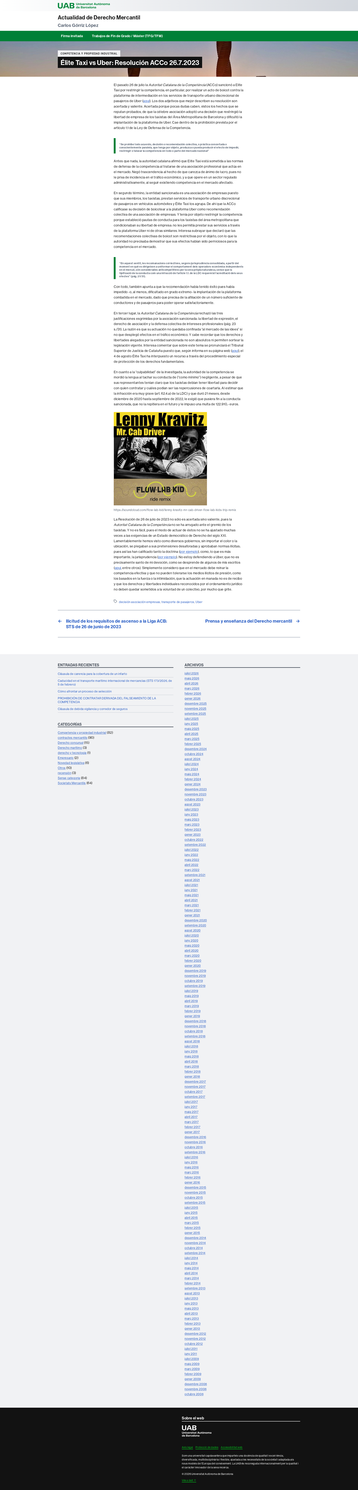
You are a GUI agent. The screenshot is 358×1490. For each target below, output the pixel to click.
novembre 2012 (195, 1338)
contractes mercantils (72, 737)
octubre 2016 (194, 1147)
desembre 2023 (196, 789)
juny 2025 (191, 723)
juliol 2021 (191, 885)
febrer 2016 (193, 1177)
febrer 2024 (193, 779)
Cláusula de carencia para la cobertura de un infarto (92, 674)
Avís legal (187, 1447)
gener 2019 (192, 1016)
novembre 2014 (195, 1243)
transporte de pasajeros (177, 602)
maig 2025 (192, 729)
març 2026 (192, 688)
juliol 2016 (191, 1157)
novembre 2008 (196, 1389)
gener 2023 (193, 834)
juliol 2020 (192, 935)
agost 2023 (192, 804)
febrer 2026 (193, 693)
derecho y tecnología (72, 753)
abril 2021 (191, 900)
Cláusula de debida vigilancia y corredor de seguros (93, 709)
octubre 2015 (194, 1197)
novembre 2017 (195, 1086)
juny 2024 (191, 769)
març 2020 (192, 955)
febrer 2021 (193, 910)
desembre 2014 (195, 1238)
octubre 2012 (194, 1343)
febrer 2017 (192, 1127)
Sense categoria (69, 778)
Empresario (66, 758)
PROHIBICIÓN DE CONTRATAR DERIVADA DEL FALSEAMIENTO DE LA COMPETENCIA (107, 700)
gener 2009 (193, 1379)
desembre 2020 (196, 920)
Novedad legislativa (71, 763)
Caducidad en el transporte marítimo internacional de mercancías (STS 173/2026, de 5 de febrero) (115, 682)
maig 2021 (192, 895)
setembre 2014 (195, 1253)
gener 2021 (192, 915)
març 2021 (192, 905)
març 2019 (192, 1006)
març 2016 (192, 1172)
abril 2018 (191, 1061)
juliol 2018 (191, 1046)
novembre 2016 (195, 1142)
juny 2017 (191, 1107)
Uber (199, 602)
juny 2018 (191, 1051)
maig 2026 (192, 678)
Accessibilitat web (232, 1447)
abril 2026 (191, 683)
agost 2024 (192, 759)
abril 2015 (191, 1217)
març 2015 (192, 1223)
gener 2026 (193, 698)
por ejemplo (189, 551)
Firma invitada (72, 36)
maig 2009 (192, 1364)
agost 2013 (192, 1293)
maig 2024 (192, 774)
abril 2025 (191, 734)
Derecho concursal (70, 743)
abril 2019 (191, 1001)
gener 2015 (192, 1233)
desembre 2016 (195, 1137)
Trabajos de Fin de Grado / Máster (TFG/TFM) (127, 36)
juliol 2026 (192, 673)
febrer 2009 (193, 1374)
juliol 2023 (192, 809)
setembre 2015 (195, 1202)
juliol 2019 (191, 991)
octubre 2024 (194, 754)
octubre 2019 (194, 981)
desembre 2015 (195, 1187)
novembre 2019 (195, 976)
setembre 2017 (195, 1097)
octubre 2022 (194, 839)
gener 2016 (192, 1182)
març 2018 (192, 1066)
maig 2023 (192, 819)
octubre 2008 (194, 1394)
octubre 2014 (194, 1248)
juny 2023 (191, 814)
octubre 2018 (194, 1031)
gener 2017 (192, 1132)
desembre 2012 (195, 1333)
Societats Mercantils (72, 783)
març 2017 (192, 1122)
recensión (64, 773)
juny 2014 (191, 1263)
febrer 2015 (193, 1228)
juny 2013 (191, 1303)
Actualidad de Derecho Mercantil (99, 17)
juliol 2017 (191, 1102)
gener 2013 (192, 1328)
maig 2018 (192, 1056)
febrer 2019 (193, 1011)
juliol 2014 (191, 1258)
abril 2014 (191, 1273)
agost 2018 (192, 1041)
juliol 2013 (191, 1298)
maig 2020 (192, 945)
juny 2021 (191, 890)
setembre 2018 (195, 1036)
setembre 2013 (195, 1288)
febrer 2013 (193, 1323)
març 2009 (192, 1369)
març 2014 (192, 1278)
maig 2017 (191, 1112)
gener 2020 (193, 965)
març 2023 (192, 824)
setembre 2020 (195, 925)
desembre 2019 (195, 970)
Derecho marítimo (70, 748)
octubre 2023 (194, 799)
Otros (62, 768)
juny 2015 (191, 1212)
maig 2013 (192, 1308)
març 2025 (192, 739)
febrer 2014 (193, 1283)
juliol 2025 (192, 718)
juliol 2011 (191, 1349)
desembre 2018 (195, 1021)
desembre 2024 (196, 749)
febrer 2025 (193, 744)
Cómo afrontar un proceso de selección (85, 691)
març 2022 (192, 870)
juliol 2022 (192, 850)
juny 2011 (191, 1354)
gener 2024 (193, 784)
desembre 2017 (195, 1081)
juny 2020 (191, 940)
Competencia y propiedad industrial (89, 53)
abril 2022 (191, 865)
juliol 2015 (191, 1207)
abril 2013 (191, 1313)
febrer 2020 (193, 960)
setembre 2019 (195, 986)
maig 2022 (192, 860)
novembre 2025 (195, 708)
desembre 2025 (196, 703)
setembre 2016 (195, 1152)
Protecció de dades (207, 1447)
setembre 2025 (195, 713)
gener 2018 (192, 1076)
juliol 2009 (192, 1359)
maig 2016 (192, 1167)
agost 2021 (192, 880)
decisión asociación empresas (139, 602)
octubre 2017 (193, 1091)
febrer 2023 (193, 829)
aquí (146, 101)
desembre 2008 (196, 1384)
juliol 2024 (192, 764)
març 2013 (192, 1318)
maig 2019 (192, 996)
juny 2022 (191, 855)
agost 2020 (193, 930)
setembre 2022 (195, 844)
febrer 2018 (193, 1071)
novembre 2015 (195, 1192)
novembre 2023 (195, 794)
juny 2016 (191, 1162)
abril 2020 (192, 950)
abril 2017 (191, 1117)
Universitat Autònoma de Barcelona (84, 5)
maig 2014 (192, 1268)
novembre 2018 (195, 1026)
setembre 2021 (195, 875)
